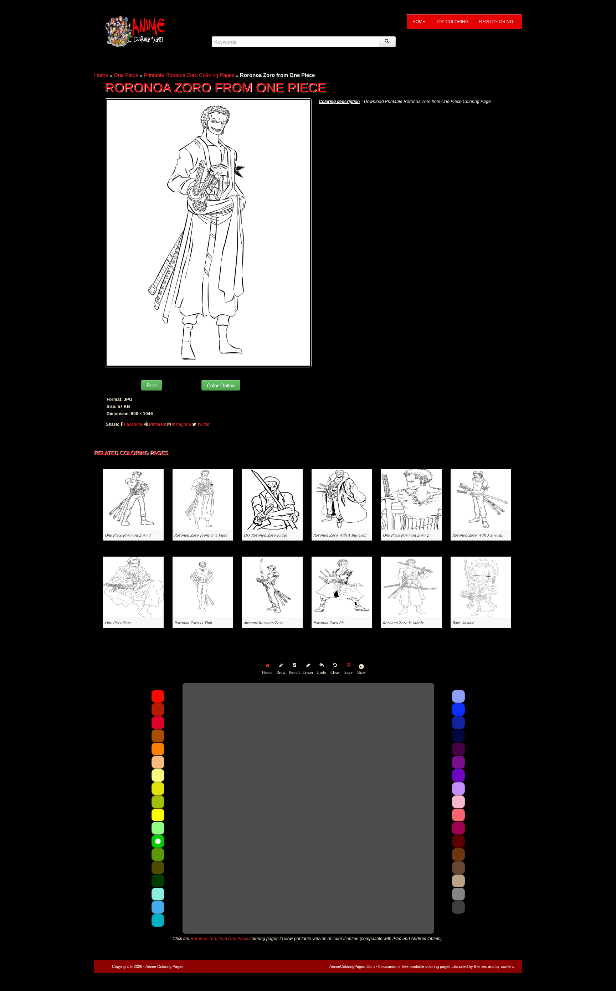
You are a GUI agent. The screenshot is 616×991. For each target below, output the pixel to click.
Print (152, 385)
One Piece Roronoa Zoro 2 (406, 535)
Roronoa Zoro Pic (328, 622)
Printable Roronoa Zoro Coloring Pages (189, 75)
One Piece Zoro (118, 622)
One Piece (126, 75)
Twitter (203, 424)
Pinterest (157, 424)
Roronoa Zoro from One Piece (200, 535)
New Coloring (496, 21)
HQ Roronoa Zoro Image (265, 535)
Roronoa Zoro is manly (403, 622)
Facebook (133, 424)
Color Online (221, 385)
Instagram (181, 424)
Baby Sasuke (463, 622)
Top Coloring (452, 21)
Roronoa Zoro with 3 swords (477, 535)
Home (418, 21)
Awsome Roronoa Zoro (263, 622)
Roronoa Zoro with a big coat (339, 535)
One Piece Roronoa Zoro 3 (128, 535)
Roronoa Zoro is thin (193, 622)
